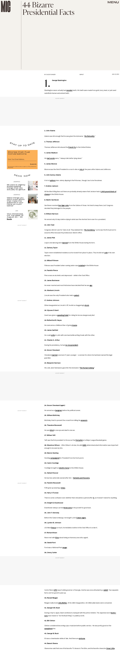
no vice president (71, 345)
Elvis (57, 537)
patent (76, 295)
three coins (68, 508)
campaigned (54, 458)
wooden (69, 90)
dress (63, 488)
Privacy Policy (10, 167)
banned (65, 243)
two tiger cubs (63, 205)
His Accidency (89, 230)
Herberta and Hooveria (81, 478)
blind (52, 430)
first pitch (79, 440)
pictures (82, 638)
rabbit (106, 590)
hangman (58, 410)
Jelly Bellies (62, 603)
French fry (72, 147)
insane (74, 325)
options (53, 180)
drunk (87, 305)
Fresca (53, 528)
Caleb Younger (51, 74)
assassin (84, 420)
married (54, 355)
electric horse (64, 468)
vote (106, 253)
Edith (84, 445)
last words (51, 158)
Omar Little (110, 648)
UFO (55, 590)
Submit (33, 164)
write (53, 335)
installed (81, 265)
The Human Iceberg (87, 368)
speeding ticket (62, 315)
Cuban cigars (81, 518)
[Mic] (5, 6)
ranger (64, 547)
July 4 (82, 169)
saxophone (48, 628)
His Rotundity (89, 136)
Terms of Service (31, 166)
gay (91, 285)
